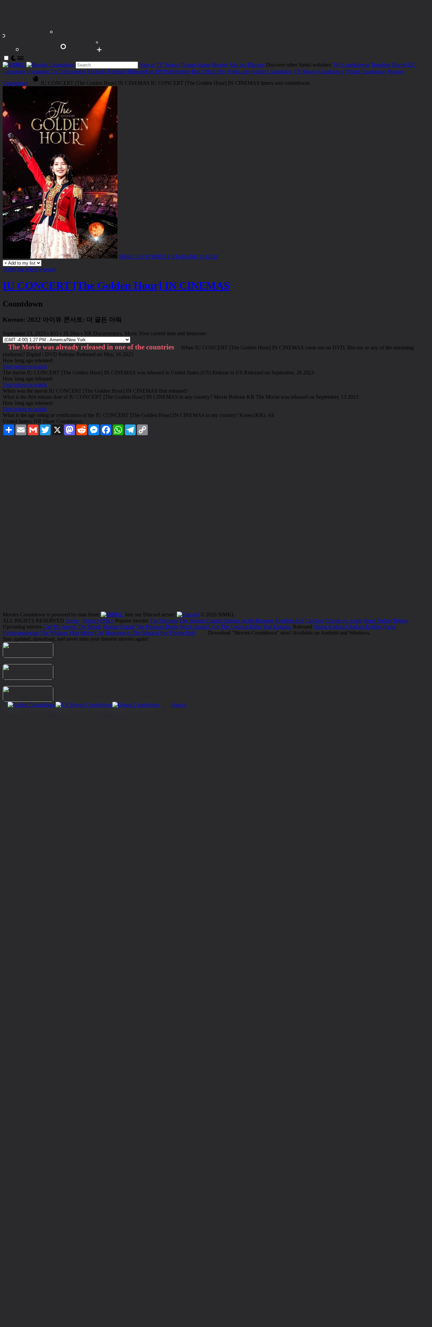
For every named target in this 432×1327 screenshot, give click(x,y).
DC (412, 65)
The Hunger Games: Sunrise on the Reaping (226, 620)
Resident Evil (289, 620)
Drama (188, 65)
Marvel (399, 65)
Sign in (147, 65)
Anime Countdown (271, 71)
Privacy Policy (98, 620)
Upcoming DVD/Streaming (56, 71)
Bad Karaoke (277, 627)
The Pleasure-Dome (157, 627)
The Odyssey (164, 620)
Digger (401, 620)
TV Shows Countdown (319, 71)
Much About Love (199, 627)
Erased (127, 627)
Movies (220, 65)
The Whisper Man (59, 633)
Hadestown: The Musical (132, 633)
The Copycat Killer (241, 627)
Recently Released (107, 71)
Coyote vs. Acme (343, 620)
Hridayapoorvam (21, 633)
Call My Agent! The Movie (72, 627)
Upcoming (14, 71)
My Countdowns (351, 65)
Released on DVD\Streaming (159, 71)
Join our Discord (247, 65)
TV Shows (167, 65)
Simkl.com (238, 71)
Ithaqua (111, 627)
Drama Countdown (365, 71)
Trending (380, 65)
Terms (72, 620)
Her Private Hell (177, 633)
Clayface (314, 620)
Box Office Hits (209, 71)
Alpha (389, 627)
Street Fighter (377, 620)
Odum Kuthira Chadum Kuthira (348, 627)
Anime (203, 65)
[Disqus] (216, 525)
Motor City (92, 633)
